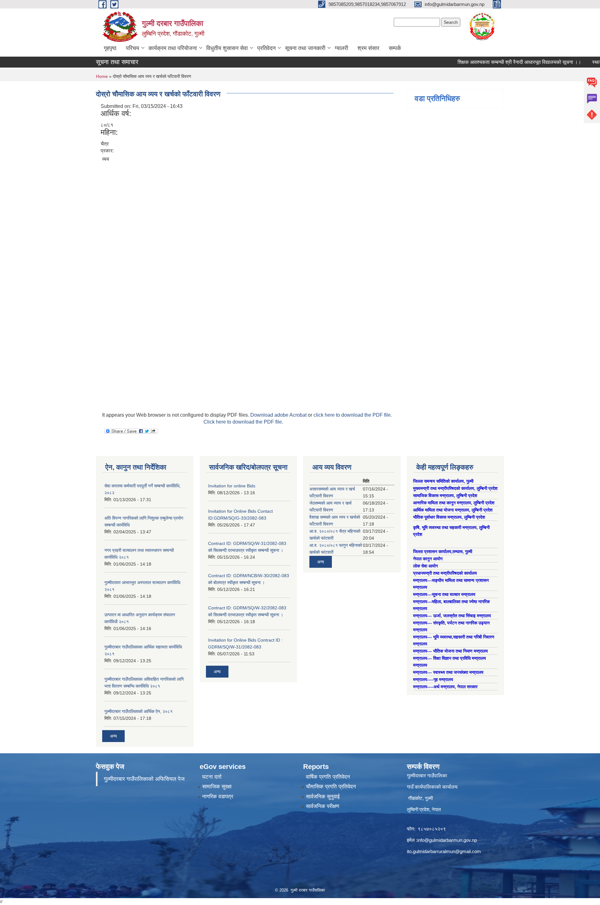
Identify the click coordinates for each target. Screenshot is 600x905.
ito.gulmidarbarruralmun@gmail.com (444, 851)
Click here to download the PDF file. (243, 422)
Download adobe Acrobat (279, 415)
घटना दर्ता (212, 777)
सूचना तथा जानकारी (305, 48)
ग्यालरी (341, 48)
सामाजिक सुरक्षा (217, 787)
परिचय (132, 48)
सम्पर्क (395, 48)
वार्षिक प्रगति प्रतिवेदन (328, 777)
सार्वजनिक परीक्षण (322, 806)
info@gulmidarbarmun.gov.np (447, 840)
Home (102, 76)
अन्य (113, 736)
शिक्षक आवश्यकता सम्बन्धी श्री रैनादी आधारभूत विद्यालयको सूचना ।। (504, 62)
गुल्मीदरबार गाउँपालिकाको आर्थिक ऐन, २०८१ (138, 711)
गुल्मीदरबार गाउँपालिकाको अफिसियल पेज (144, 779)
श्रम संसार (368, 48)
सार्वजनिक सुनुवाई (323, 797)
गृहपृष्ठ (110, 48)
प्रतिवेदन (266, 48)
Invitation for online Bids (231, 485)
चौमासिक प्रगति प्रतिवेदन (331, 787)
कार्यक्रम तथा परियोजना (172, 48)
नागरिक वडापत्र (217, 797)
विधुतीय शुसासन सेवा (227, 48)
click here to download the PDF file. (352, 415)
